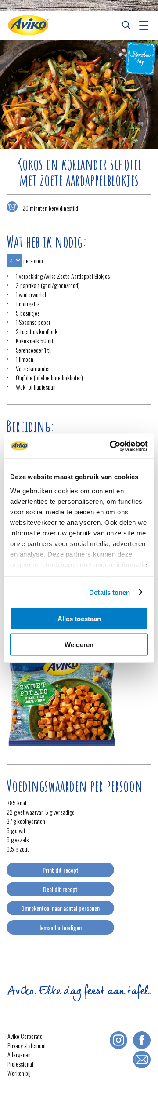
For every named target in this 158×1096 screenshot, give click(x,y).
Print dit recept (61, 869)
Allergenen (19, 1054)
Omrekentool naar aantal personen (60, 908)
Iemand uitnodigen (61, 927)
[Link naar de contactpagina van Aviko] (142, 1059)
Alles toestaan (79, 619)
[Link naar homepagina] (28, 25)
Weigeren (79, 644)
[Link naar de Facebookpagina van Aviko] (142, 1040)
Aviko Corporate (25, 1036)
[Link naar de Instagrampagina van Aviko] (118, 1040)
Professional (20, 1063)
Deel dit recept (60, 889)
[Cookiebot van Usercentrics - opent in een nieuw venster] (111, 446)
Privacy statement (26, 1045)
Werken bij (19, 1073)
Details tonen (109, 592)
